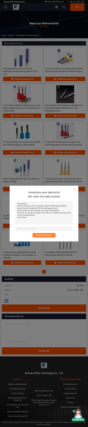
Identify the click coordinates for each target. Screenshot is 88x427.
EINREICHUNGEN (44, 235)
